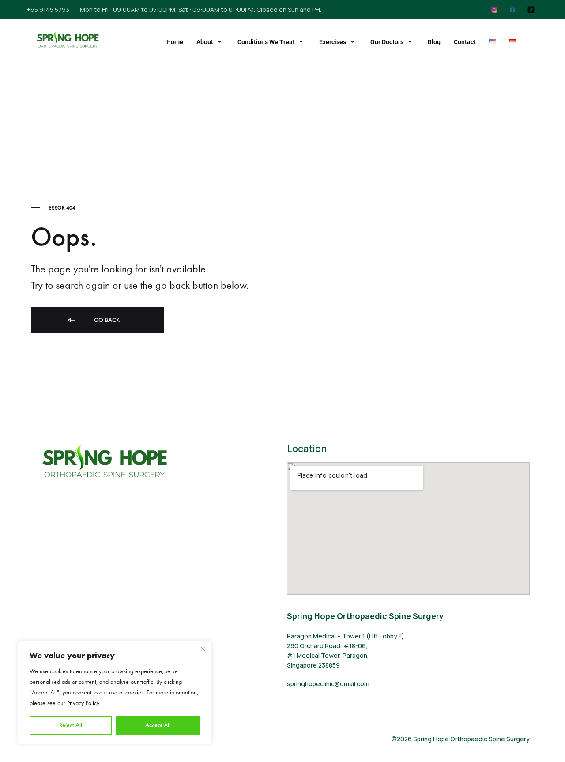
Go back (106, 320)
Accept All (157, 725)
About (204, 41)
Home (174, 41)
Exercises (332, 41)
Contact (465, 41)
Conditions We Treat (266, 41)
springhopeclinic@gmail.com (328, 683)
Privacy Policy (83, 703)
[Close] (202, 648)
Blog (434, 41)
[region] (115, 692)
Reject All (70, 725)
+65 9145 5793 (47, 9)
